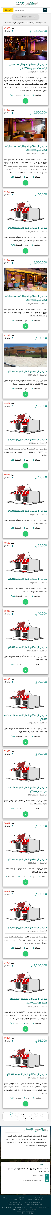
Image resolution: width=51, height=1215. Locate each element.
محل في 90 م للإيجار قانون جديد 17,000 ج (27, 511)
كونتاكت (39, 1135)
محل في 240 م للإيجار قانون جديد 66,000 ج (27, 1074)
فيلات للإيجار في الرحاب (35, 1204)
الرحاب (14, 1139)
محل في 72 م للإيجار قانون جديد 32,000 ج (27, 859)
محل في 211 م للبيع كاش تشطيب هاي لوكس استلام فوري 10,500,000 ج (28, 66)
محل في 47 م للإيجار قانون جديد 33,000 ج (27, 371)
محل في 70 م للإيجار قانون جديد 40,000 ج (27, 228)
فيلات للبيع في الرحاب (32, 1202)
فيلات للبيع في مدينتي (14, 1202)
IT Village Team (31, 1209)
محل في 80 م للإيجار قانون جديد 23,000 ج (27, 927)
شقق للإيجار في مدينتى (36, 1197)
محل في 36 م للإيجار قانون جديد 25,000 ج (27, 439)
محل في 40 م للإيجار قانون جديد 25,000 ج (27, 579)
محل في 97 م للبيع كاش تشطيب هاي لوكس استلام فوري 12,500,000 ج (26, 148)
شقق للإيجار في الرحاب (34, 1199)
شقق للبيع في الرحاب (16, 1199)
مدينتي (22, 1139)
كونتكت (5, 1197)
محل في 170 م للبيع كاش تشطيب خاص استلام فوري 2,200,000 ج (28, 1001)
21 (19, 1118)
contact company (34, 1207)
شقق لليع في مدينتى (18, 1197)
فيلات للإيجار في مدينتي (15, 1204)
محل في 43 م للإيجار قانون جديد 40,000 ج (27, 647)
